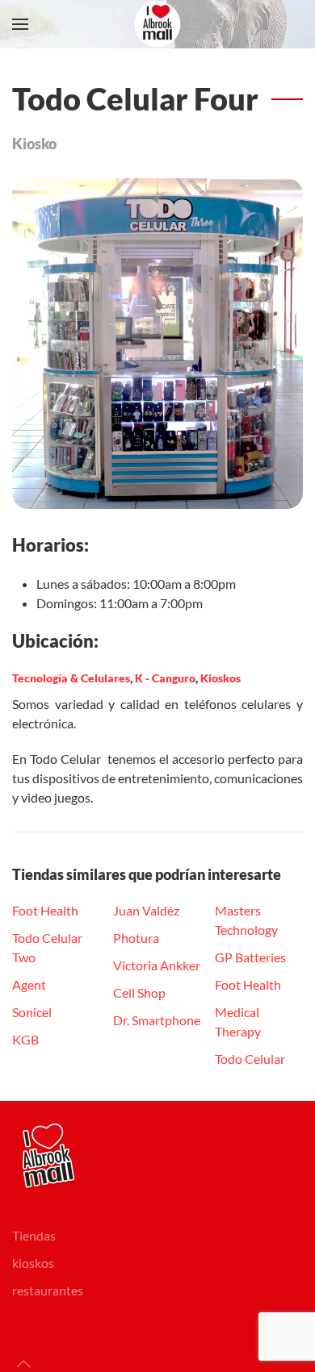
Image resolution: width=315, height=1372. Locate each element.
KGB (25, 1039)
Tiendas (34, 1235)
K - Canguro (165, 678)
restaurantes (47, 1290)
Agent (29, 984)
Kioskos (220, 678)
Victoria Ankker (156, 965)
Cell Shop (139, 992)
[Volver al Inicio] (157, 24)
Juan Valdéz (146, 910)
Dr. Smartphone (156, 1020)
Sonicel (32, 1012)
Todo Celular (250, 1058)
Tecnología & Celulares (71, 678)
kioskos (33, 1262)
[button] (20, 24)
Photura (136, 937)
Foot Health (45, 910)
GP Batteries (250, 957)
